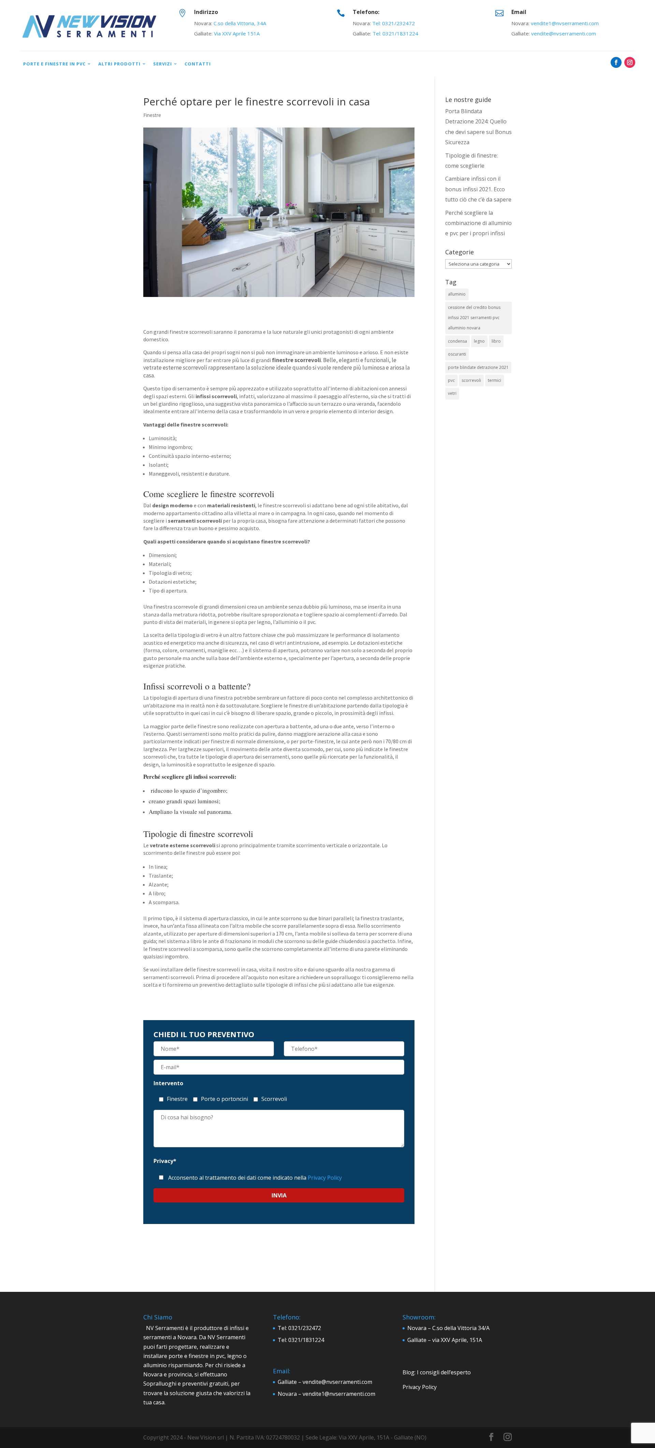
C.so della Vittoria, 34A (240, 23)
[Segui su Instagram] (629, 62)
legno (479, 341)
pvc (451, 380)
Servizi (162, 64)
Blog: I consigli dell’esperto (437, 1372)
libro (496, 341)
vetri (452, 393)
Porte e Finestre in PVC (54, 64)
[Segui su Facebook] (616, 62)
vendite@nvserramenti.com (563, 33)
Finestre (152, 115)
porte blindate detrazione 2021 (478, 367)
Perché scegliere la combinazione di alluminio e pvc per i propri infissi (478, 223)
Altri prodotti (119, 64)
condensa (457, 341)
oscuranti (457, 354)
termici (494, 380)
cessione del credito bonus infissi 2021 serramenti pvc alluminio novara (474, 317)
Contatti (198, 64)
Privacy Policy (325, 1177)
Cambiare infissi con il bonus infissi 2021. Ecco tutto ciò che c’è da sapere (478, 189)
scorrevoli (471, 380)
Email (518, 12)
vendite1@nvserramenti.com (565, 23)
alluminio (457, 294)
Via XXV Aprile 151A (237, 33)
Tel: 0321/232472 (393, 23)
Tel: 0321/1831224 (395, 33)
